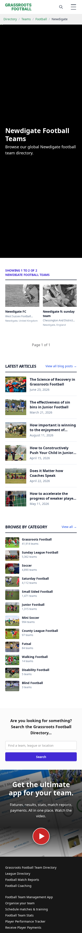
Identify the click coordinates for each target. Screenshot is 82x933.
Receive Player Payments (23, 927)
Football (41, 19)
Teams (26, 19)
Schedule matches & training (26, 909)
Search (41, 757)
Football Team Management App (29, 897)
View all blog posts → (61, 366)
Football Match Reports (22, 880)
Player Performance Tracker (25, 921)
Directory (10, 19)
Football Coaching (18, 886)
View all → (69, 527)
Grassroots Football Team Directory (30, 867)
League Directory (17, 873)
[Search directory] (61, 7)
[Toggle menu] (73, 7)
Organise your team (20, 903)
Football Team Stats (19, 915)
